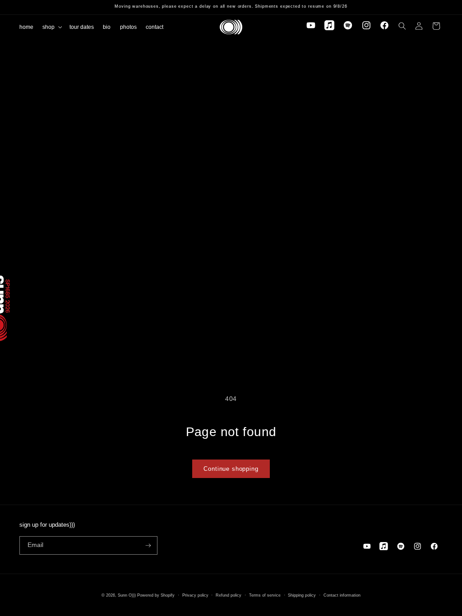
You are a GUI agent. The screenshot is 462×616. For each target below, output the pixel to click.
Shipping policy (302, 595)
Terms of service (265, 595)
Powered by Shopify (156, 595)
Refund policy (228, 595)
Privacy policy (195, 595)
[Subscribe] (148, 545)
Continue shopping (230, 468)
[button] (51, 26)
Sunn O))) (127, 595)
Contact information (341, 595)
